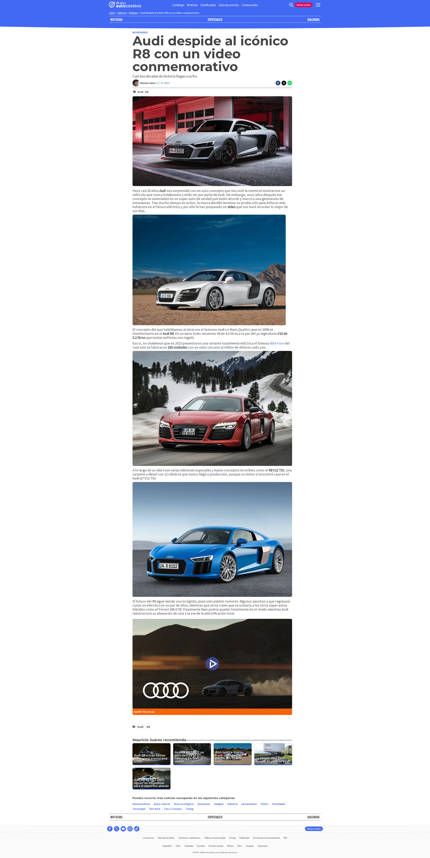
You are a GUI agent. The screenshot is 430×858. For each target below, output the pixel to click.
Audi (140, 91)
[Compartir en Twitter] (284, 83)
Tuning (189, 808)
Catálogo (178, 5)
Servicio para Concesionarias (266, 837)
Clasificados (208, 5)
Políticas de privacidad (214, 837)
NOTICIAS (116, 19)
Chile (178, 846)
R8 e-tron (276, 343)
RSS (285, 837)
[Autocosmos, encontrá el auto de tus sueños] (125, 5)
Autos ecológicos (184, 803)
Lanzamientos (249, 803)
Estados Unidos (216, 846)
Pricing (232, 837)
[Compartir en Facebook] (278, 83)
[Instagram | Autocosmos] (130, 828)
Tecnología (139, 808)
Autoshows (203, 803)
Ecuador (201, 846)
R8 (146, 91)
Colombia (188, 846)
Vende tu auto (303, 5)
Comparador (250, 5)
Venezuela (263, 846)
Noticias (192, 5)
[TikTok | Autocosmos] (136, 828)
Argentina (167, 846)
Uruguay (250, 846)
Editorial (122, 12)
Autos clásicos (162, 803)
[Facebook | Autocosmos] (110, 828)
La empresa (148, 837)
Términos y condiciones (189, 837)
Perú (240, 846)
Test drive (154, 808)
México (230, 846)
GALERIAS (313, 19)
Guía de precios (229, 5)
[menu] (318, 5)
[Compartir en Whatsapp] (289, 83)
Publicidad (244, 837)
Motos (264, 803)
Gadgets (219, 803)
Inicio (112, 12)
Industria (232, 803)
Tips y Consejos (173, 808)
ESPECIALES (215, 19)
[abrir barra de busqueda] (291, 5)
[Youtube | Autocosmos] (123, 828)
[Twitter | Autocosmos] (116, 828)
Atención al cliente (166, 837)
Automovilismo (141, 803)
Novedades (140, 32)
